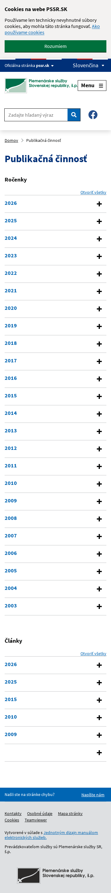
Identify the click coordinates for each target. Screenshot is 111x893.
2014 (11, 413)
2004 (11, 588)
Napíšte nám (93, 794)
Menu (87, 85)
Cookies (12, 820)
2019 (11, 325)
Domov (11, 140)
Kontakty (13, 813)
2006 (11, 553)
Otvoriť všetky (93, 192)
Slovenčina (85, 65)
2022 (11, 273)
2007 (11, 535)
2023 (11, 255)
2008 (11, 518)
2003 (11, 605)
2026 (11, 203)
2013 (11, 430)
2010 (11, 483)
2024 (11, 238)
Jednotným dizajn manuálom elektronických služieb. (51, 835)
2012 (11, 448)
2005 (11, 570)
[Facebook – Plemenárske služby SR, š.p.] (93, 114)
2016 (11, 378)
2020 (11, 308)
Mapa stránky (70, 813)
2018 (11, 343)
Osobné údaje (39, 813)
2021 (11, 290)
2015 (11, 395)
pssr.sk (42, 65)
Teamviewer (36, 820)
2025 (11, 220)
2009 (11, 500)
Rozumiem (55, 46)
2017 (11, 360)
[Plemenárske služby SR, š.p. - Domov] (41, 85)
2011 (11, 465)
